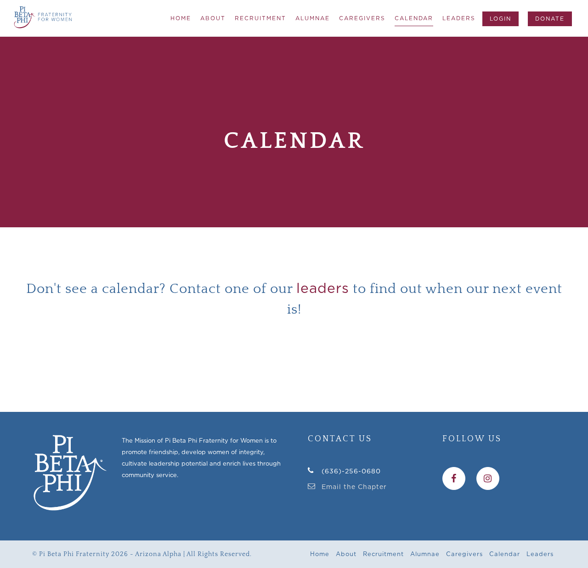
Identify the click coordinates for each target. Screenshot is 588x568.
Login (500, 18)
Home (180, 18)
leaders (322, 288)
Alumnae (312, 18)
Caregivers (362, 18)
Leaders (458, 18)
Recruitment (260, 18)
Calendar (414, 18)
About (213, 18)
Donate (550, 18)
